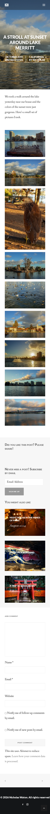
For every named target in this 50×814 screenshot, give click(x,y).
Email (9, 679)
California (36, 56)
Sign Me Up (14, 492)
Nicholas (39, 59)
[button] (44, 5)
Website (9, 696)
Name (9, 662)
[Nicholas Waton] (7, 5)
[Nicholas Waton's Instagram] (27, 804)
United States (14, 59)
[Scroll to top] (44, 808)
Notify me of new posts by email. (25, 730)
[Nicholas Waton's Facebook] (23, 804)
